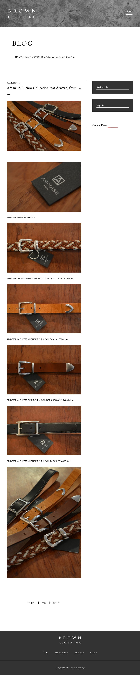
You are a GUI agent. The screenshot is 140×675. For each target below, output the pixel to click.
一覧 (44, 602)
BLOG (93, 652)
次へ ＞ (56, 602)
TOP (45, 652)
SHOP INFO (61, 652)
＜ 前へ (31, 602)
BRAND (79, 652)
